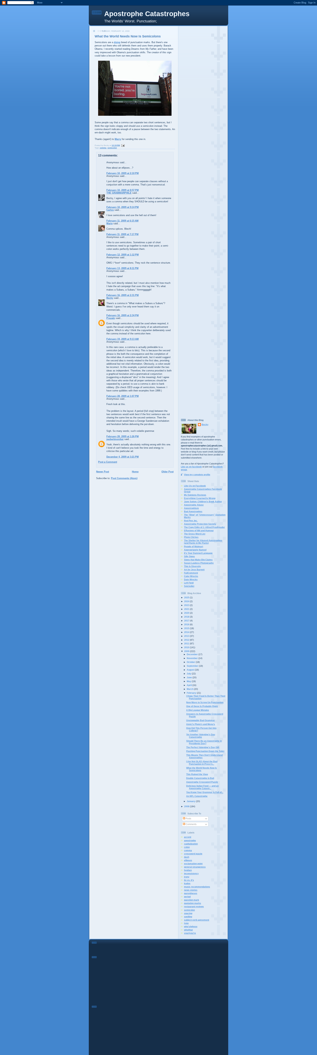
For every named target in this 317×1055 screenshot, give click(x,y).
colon (187, 847)
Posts (188, 818)
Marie (109, 223)
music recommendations (197, 887)
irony (186, 877)
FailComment (191, 573)
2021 (187, 609)
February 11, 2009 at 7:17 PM (122, 234)
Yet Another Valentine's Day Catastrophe (200, 735)
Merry (118, 139)
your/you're (190, 933)
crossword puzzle (193, 854)
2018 (187, 617)
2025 (187, 597)
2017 (187, 620)
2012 (187, 640)
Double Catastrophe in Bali (200, 778)
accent (187, 837)
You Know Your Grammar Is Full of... (204, 792)
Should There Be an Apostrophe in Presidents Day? (204, 742)
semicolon (112, 148)
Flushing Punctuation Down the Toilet (205, 751)
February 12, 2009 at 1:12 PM (122, 254)
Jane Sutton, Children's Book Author (203, 501)
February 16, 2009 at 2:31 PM (122, 295)
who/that (188, 930)
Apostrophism (191, 508)
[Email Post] (122, 145)
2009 (187, 651)
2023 (187, 605)
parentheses (190, 893)
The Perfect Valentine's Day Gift (202, 747)
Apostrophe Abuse (194, 505)
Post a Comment (107, 462)
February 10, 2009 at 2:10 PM (122, 173)
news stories (190, 890)
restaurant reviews (194, 906)
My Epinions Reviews (195, 495)
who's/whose (190, 926)
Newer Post (102, 471)
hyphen (188, 870)
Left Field (189, 583)
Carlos (110, 210)
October (191, 662)
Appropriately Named (195, 550)
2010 (187, 647)
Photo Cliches (191, 537)
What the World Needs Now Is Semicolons (128, 36)
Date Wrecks (191, 579)
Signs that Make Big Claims (198, 559)
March (190, 689)
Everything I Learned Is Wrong (199, 498)
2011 (187, 643)
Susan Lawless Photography (199, 563)
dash (186, 857)
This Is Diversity (192, 566)
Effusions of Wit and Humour (199, 530)
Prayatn (110, 318)
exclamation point (193, 863)
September (193, 666)
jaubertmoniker (115, 439)
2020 (187, 613)
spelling (188, 916)
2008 (187, 806)
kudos (187, 883)
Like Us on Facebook (195, 486)
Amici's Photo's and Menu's (200, 724)
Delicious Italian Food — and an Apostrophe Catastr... (202, 787)
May (189, 681)
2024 (187, 601)
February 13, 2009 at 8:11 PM (122, 268)
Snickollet (189, 586)
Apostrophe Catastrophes (147, 14)
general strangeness (195, 867)
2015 (187, 628)
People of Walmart (193, 546)
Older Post (167, 471)
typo (186, 923)
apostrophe (190, 840)
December (192, 654)
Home (135, 471)
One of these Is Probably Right (202, 706)
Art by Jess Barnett (194, 569)
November (192, 658)
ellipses (188, 860)
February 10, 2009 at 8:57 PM (122, 190)
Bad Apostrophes (193, 511)
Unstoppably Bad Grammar (200, 720)
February (192, 693)
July (189, 673)
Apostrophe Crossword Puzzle (202, 782)
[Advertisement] (203, 82)
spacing (188, 913)
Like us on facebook (191, 467)
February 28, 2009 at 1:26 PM (122, 436)
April (189, 685)
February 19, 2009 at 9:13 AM (122, 339)
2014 (187, 632)
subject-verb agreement (196, 920)
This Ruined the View (197, 774)
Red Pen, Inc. (191, 520)
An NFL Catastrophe (196, 796)
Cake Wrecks (191, 576)
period (187, 896)
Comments (190, 824)
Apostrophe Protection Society (200, 524)
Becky (109, 298)
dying (117, 42)
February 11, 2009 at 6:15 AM (122, 220)
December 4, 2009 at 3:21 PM (122, 456)
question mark (191, 900)
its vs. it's (189, 880)
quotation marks (192, 903)
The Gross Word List (194, 534)
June (189, 677)
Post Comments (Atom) (124, 478)
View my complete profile (197, 474)
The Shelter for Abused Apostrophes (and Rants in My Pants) (203, 541)
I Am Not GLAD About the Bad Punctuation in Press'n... (201, 762)
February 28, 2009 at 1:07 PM (122, 396)
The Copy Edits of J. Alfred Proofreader (204, 527)
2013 (187, 636)
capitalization (191, 844)
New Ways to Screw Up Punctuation (204, 702)
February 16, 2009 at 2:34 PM (122, 315)
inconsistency (191, 873)
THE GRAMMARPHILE (119, 192)
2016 (187, 624)
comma (103, 148)
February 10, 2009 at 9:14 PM (122, 207)
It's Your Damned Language (198, 553)
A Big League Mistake (197, 710)
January (191, 801)
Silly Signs (189, 556)
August (191, 670)
